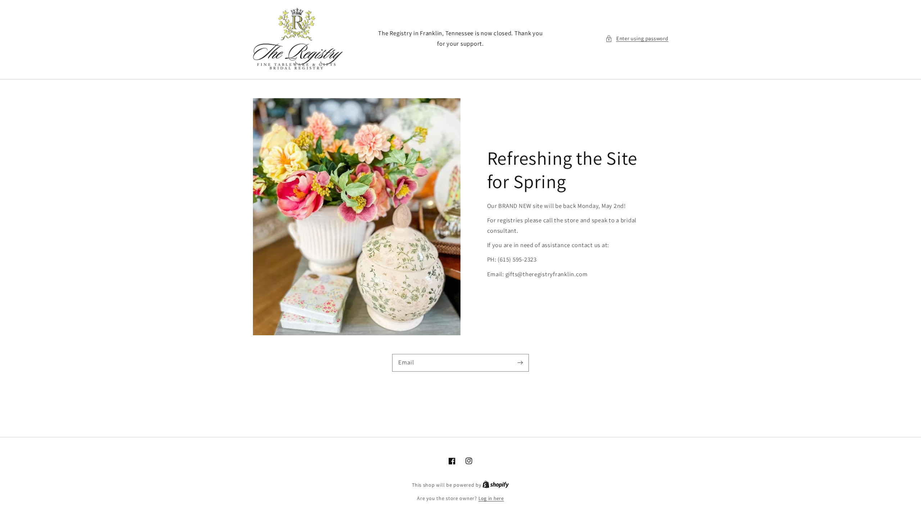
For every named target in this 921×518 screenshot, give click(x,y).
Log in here (491, 498)
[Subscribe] (520, 362)
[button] (636, 38)
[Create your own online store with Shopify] (495, 485)
